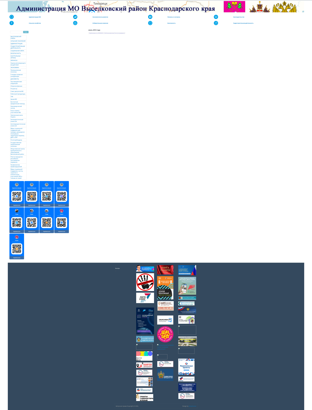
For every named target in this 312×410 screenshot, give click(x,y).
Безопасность (171, 23)
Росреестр (14, 89)
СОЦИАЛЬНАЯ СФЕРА (17, 51)
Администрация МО (35, 17)
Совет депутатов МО (17, 91)
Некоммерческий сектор (16, 107)
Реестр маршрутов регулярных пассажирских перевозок (17, 159)
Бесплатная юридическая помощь (18, 103)
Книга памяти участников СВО (16, 111)
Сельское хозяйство (35, 23)
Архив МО (14, 99)
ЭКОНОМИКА (15, 67)
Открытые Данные (16, 86)
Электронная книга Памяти (17, 116)
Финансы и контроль (173, 17)
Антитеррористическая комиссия (18, 125)
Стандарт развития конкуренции (17, 75)
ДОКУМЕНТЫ (15, 79)
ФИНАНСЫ (14, 60)
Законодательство (238, 17)
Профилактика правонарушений (16, 166)
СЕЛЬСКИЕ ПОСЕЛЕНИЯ (18, 41)
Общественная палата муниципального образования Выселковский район (18, 151)
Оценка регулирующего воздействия (18, 64)
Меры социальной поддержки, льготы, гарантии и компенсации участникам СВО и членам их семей (17, 173)
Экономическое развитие (100, 17)
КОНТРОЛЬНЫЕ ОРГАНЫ (15, 57)
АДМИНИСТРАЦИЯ (16, 43)
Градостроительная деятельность (243, 23)
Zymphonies (192, 406)
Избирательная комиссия (100, 23)
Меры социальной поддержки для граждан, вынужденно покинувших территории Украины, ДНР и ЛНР (18, 133)
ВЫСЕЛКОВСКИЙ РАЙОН (16, 37)
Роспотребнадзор (16, 140)
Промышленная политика (16, 71)
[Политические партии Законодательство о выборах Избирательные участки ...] (75, 25)
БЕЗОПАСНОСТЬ (16, 53)
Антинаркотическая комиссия (17, 120)
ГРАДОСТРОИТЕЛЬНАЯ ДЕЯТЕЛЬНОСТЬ (18, 47)
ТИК (12, 96)
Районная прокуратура (18, 94)
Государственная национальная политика (16, 144)
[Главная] (9, 7)
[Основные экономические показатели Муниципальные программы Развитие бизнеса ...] (150, 18)
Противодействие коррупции (16, 82)
